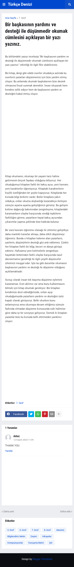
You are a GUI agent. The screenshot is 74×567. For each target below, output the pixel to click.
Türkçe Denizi (20, 4)
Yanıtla (9, 451)
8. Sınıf (47, 530)
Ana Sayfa (10, 18)
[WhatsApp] (38, 414)
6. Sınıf (23, 530)
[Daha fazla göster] (59, 414)
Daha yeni (8, 511)
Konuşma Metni (36, 542)
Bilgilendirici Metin (16, 536)
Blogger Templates (42, 559)
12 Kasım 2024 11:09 (23, 440)
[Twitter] (31, 414)
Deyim (34, 536)
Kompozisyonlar (15, 542)
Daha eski (65, 511)
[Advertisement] (37, 137)
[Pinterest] (45, 414)
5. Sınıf (10, 530)
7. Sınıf (22, 18)
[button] (4, 4)
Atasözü (60, 530)
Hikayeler (46, 536)
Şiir (50, 542)
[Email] (52, 414)
